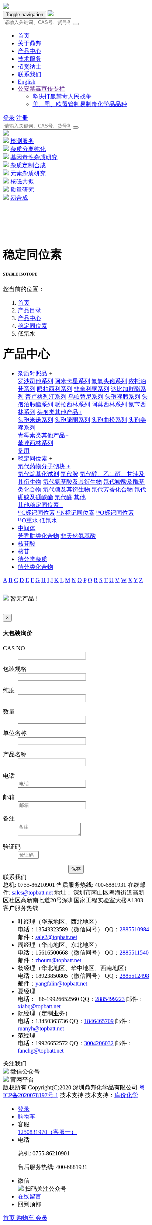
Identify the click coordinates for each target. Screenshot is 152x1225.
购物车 (25, 1218)
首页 (9, 1218)
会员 (41, 1218)
